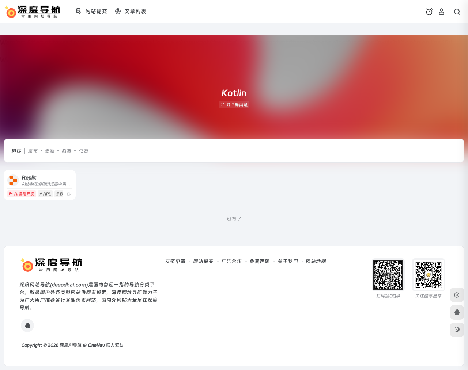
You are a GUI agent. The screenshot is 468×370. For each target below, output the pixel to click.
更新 (50, 151)
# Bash (62, 194)
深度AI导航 (71, 345)
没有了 (234, 219)
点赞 (83, 151)
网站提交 (203, 261)
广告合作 (231, 261)
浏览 (66, 151)
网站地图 (316, 261)
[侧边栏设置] (457, 295)
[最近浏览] (429, 12)
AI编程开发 (24, 194)
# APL (45, 194)
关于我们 (288, 261)
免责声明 (259, 261)
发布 (33, 151)
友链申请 (175, 261)
